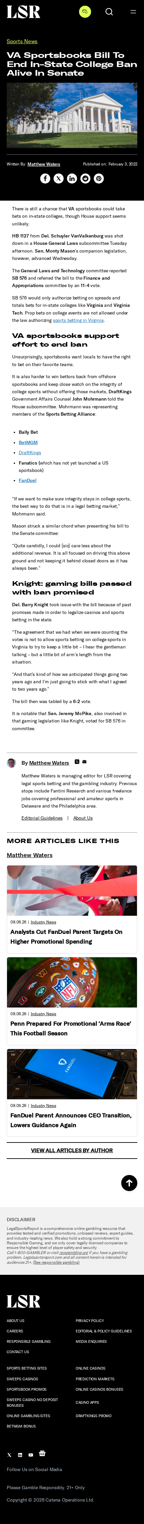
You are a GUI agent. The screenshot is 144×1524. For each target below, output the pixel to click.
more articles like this (63, 841)
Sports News (22, 41)
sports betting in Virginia (78, 320)
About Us (83, 818)
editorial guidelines (42, 818)
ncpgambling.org (73, 1252)
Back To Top (129, 1183)
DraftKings (30, 453)
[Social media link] (45, 179)
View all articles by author (72, 1150)
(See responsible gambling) (56, 1262)
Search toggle (109, 12)
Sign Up (85, 12)
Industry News (43, 922)
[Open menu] (133, 12)
